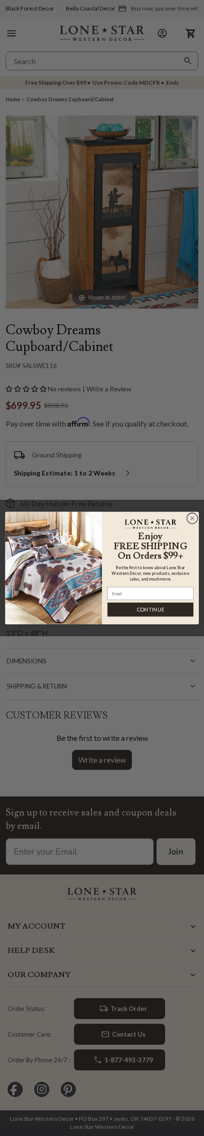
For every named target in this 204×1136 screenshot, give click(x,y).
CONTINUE (151, 609)
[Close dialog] (192, 518)
